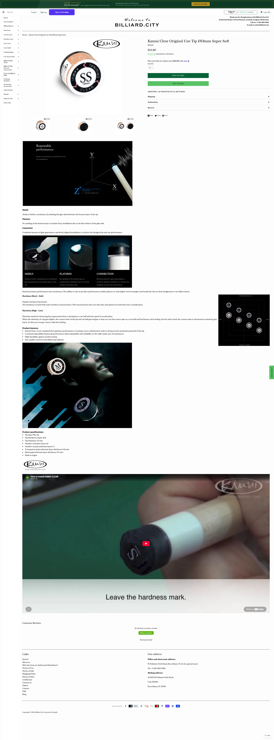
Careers (25, 688)
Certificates (27, 679)
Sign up (43, 12)
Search (25, 659)
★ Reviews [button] (272, 372)
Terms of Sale (28, 671)
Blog (24, 694)
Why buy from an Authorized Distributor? (40, 665)
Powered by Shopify (51, 712)
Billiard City (39, 712)
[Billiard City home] (137, 23)
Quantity (151, 64)
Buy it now (178, 84)
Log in (33, 12)
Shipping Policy (29, 674)
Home (24, 35)
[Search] (3, 12)
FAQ (24, 691)
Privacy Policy (28, 677)
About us (26, 662)
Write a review (146, 633)
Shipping (151, 54)
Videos (25, 685)
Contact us (26, 682)
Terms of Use (28, 668)
